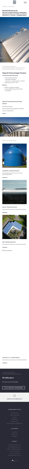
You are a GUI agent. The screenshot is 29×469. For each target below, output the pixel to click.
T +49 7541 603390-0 (14, 451)
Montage (14, 436)
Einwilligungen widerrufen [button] (15, 423)
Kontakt (14, 417)
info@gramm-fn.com (14, 455)
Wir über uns (14, 413)
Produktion (14, 434)
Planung (14, 432)
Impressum (14, 419)
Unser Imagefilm (14, 415)
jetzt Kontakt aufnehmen (13, 387)
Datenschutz (14, 421)
